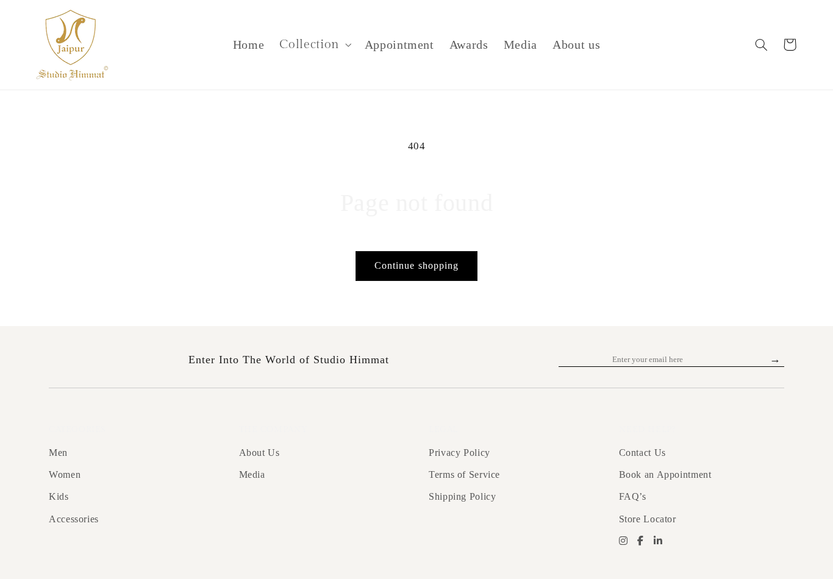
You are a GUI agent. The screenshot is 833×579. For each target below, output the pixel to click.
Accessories (74, 519)
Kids (59, 496)
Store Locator (647, 519)
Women (64, 474)
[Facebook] (640, 541)
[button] (314, 44)
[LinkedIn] (658, 541)
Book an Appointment (665, 474)
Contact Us (642, 452)
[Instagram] (623, 541)
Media (252, 474)
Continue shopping (416, 265)
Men (58, 452)
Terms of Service (464, 474)
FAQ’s (632, 496)
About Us (259, 452)
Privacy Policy (459, 452)
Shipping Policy (462, 496)
